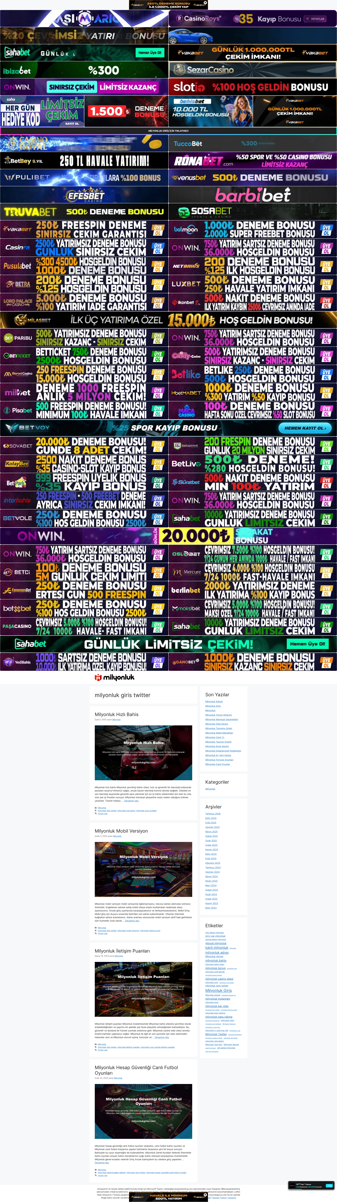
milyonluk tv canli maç (212, 1027)
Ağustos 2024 (212, 863)
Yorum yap (102, 813)
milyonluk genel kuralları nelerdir (111, 1172)
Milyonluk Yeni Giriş (213, 1044)
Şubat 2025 (211, 836)
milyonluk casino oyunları (213, 975)
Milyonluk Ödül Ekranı (216, 724)
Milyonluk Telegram (229, 1024)
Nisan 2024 (211, 881)
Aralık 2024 (211, 845)
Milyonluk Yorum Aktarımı (218, 715)
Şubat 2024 (211, 890)
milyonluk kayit (211, 1002)
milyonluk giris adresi (226, 983)
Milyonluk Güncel (212, 995)
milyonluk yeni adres (230, 1038)
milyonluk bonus (215, 968)
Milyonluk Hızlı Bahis (116, 714)
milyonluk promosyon (212, 1021)
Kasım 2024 (211, 849)
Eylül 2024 (210, 858)
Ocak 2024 (211, 894)
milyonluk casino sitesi (219, 978)
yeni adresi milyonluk (226, 1048)
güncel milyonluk (215, 943)
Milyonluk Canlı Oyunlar (217, 764)
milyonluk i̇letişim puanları (128, 1047)
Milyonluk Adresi (214, 701)
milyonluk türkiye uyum (150, 930)
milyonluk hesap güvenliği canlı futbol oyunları (166, 1172)
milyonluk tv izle (234, 1031)
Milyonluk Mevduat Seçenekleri (221, 719)
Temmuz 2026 (213, 813)
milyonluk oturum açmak (229, 1010)
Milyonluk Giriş (213, 706)
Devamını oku (131, 800)
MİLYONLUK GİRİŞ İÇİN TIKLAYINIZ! (168, 130)
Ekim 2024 (211, 854)
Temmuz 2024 (213, 867)
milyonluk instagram (217, 998)
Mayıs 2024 (211, 876)
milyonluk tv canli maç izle (216, 1030)
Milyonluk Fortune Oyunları (219, 759)
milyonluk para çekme (218, 1016)
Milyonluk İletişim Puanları (122, 951)
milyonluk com (211, 982)
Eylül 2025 (210, 822)
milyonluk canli (232, 968)
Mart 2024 (211, 885)
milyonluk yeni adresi (214, 1041)
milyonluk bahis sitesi (214, 964)
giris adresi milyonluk (214, 932)
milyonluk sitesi (227, 1020)
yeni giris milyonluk (211, 1051)
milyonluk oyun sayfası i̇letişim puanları (158, 1047)
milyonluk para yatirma (215, 1013)
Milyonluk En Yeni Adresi (218, 755)
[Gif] (168, 320)
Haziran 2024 (212, 872)
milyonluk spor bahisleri (213, 1024)
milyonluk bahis (215, 960)
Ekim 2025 (210, 818)
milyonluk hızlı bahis (126, 811)
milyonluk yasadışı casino (213, 1038)
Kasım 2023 (211, 903)
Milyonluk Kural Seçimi (217, 746)
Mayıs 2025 (211, 831)
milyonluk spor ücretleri (146, 811)
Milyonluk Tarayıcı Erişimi (218, 742)
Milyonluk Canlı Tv (214, 737)
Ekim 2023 (211, 908)
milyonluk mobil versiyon (128, 930)
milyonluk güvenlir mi (229, 995)
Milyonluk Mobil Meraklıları (219, 733)
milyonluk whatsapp (235, 1034)
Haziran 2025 (212, 827)
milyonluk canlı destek (215, 972)
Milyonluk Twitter (216, 1034)
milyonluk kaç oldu (217, 1006)
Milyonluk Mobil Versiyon (121, 831)
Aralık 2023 (211, 899)
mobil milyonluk (210, 1048)
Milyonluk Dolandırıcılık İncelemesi (223, 751)
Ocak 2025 (211, 840)
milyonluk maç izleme (212, 1010)
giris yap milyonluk (215, 936)
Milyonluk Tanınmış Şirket (218, 728)
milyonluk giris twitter (107, 811)
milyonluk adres (217, 952)
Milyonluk (102, 808)
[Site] (84, 229)
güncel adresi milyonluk (215, 939)
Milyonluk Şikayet (231, 1044)
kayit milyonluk (216, 948)
